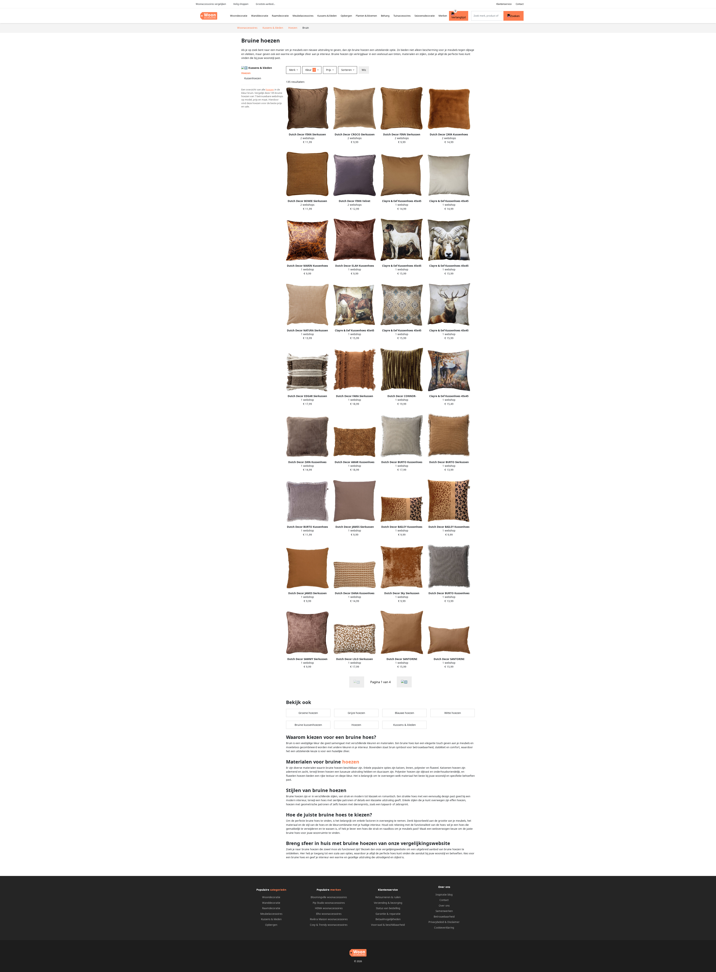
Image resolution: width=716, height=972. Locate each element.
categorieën (278, 889)
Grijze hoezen (356, 713)
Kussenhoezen (252, 78)
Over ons (444, 905)
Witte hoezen (452, 713)
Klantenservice (504, 4)
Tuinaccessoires (402, 15)
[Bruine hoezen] (404, 681)
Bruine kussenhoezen (308, 725)
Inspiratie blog (444, 894)
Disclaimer (453, 922)
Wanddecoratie (259, 15)
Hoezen (356, 725)
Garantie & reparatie (388, 913)
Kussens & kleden (327, 15)
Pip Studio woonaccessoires (329, 902)
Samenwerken (444, 911)
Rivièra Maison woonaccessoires (329, 919)
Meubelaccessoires (303, 15)
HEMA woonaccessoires (329, 908)
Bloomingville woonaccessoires (329, 897)
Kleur (310, 70)
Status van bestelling (388, 908)
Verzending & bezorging (388, 902)
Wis (364, 70)
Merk (292, 70)
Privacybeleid (436, 922)
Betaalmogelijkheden (388, 919)
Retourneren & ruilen (388, 897)
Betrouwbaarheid (444, 916)
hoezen (270, 89)
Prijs (329, 70)
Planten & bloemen (366, 15)
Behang (385, 15)
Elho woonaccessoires (328, 913)
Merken (443, 15)
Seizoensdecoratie (424, 15)
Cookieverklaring (444, 927)
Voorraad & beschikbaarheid (388, 924)
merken (335, 889)
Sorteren (346, 70)
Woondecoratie (238, 15)
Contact (520, 4)
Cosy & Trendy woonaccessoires (328, 924)
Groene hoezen (308, 713)
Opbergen (346, 15)
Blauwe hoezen (404, 713)
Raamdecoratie (280, 15)
